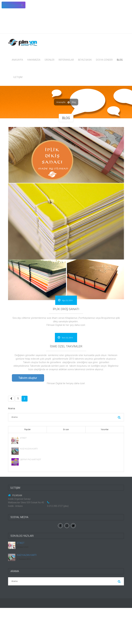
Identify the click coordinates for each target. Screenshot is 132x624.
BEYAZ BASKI (85, 60)
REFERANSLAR (66, 60)
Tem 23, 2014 (67, 338)
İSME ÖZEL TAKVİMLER (66, 346)
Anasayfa (17, 60)
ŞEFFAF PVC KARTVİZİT (30, 459)
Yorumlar (104, 429)
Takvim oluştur (27, 378)
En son (66, 429)
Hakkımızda (33, 60)
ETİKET (23, 438)
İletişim (17, 77)
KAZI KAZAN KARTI (29, 449)
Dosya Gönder (104, 60)
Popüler (27, 429)
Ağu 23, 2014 (66, 300)
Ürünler (49, 60)
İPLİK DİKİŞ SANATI (66, 309)
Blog (120, 60)
